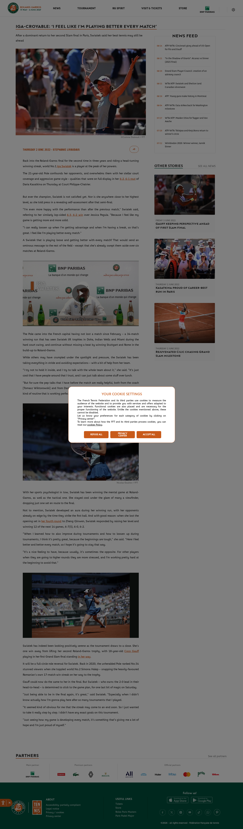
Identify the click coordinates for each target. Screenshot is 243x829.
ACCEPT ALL (149, 434)
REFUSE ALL (96, 434)
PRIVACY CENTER (122, 434)
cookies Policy (94, 425)
